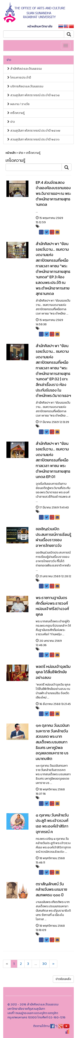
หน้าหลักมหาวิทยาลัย (39, 26)
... (35, 963)
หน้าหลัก (11, 153)
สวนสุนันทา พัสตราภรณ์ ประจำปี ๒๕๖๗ (35, 130)
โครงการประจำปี (20, 77)
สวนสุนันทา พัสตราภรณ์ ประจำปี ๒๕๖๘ (34, 95)
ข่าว (9, 60)
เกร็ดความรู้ (17, 113)
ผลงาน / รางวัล (20, 104)
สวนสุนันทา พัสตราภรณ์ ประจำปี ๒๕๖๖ (34, 139)
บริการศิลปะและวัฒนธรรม (26, 86)
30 (44, 963)
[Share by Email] (57, 232)
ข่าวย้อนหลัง (63, 979)
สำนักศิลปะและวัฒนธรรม (26, 68)
